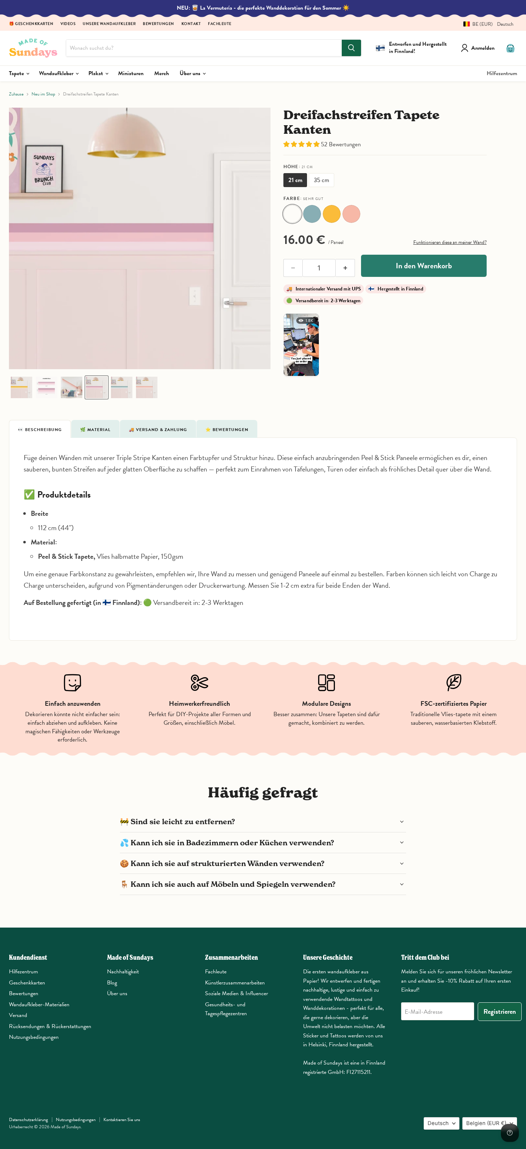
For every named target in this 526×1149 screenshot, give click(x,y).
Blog (112, 982)
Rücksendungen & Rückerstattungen (50, 1026)
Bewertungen (158, 24)
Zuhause (16, 94)
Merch (161, 73)
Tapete (17, 73)
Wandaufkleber (57, 73)
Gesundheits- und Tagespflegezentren (226, 1009)
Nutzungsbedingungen (34, 1037)
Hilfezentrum (502, 73)
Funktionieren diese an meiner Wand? (450, 242)
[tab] (40, 429)
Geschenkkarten (27, 982)
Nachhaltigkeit (123, 971)
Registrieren (499, 1011)
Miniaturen (130, 73)
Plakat (96, 73)
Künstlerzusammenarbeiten (235, 982)
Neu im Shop (43, 94)
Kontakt (191, 24)
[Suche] (351, 48)
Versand (18, 1015)
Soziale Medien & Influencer (236, 993)
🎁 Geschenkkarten (31, 24)
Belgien (486, 1123)
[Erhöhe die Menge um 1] (345, 268)
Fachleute (220, 24)
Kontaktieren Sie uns (121, 1119)
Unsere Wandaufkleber (109, 24)
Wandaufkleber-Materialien (39, 1004)
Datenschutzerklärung (28, 1119)
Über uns (191, 73)
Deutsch (438, 1123)
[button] (485, 24)
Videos (68, 24)
